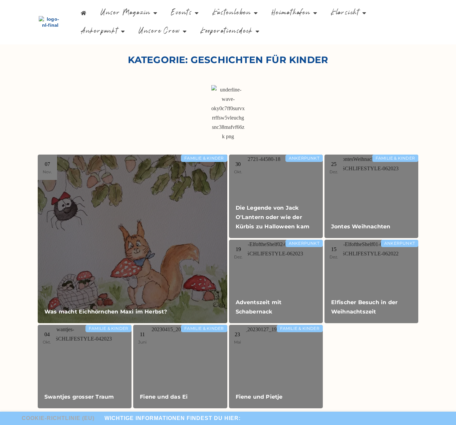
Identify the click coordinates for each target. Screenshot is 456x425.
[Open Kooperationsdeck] (257, 31)
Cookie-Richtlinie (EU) (58, 418)
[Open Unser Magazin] (155, 12)
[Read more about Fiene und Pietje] (276, 366)
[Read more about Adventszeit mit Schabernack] (276, 281)
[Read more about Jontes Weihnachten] (371, 196)
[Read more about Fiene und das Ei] (180, 366)
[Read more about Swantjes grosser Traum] (85, 366)
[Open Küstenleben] (256, 12)
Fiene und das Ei (164, 397)
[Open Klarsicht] (364, 12)
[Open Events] (197, 12)
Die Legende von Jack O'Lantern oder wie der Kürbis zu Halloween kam (273, 217)
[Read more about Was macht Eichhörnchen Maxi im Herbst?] (132, 239)
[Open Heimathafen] (315, 12)
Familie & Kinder (204, 158)
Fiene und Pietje (259, 397)
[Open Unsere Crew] (185, 31)
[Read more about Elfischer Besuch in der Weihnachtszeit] (371, 281)
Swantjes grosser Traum (79, 397)
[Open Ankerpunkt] (123, 31)
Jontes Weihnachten (361, 226)
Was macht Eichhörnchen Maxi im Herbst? (105, 311)
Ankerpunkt (304, 158)
